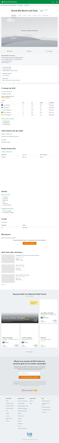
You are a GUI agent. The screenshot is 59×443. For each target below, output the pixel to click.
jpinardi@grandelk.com (6, 61)
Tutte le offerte (29, 351)
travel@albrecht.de (17, 383)
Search (53, 2)
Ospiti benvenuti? (7, 73)
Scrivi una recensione (29, 243)
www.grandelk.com (5, 62)
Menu (57, 2)
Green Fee (5, 78)
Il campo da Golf (7, 67)
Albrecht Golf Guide (10, 2)
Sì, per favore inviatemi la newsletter (29, 377)
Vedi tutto (3, 284)
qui (26, 384)
